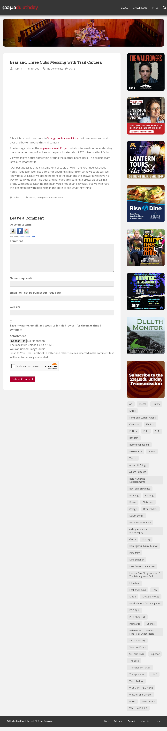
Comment (16, 241)
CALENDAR (140, 7)
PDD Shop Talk (137, 616)
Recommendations (139, 444)
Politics (133, 431)
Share (72, 68)
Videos (17, 197)
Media (132, 596)
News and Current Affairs (142, 417)
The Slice (134, 660)
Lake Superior (136, 559)
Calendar (118, 721)
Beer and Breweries (139, 488)
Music (132, 410)
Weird (132, 701)
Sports (152, 451)
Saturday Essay (137, 640)
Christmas (148, 502)
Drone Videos (150, 509)
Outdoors (134, 424)
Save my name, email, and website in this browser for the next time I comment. (55, 327)
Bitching (149, 495)
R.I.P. (157, 431)
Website (15, 307)
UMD (154, 674)
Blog (106, 721)
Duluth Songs (136, 515)
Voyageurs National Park (62, 138)
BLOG (124, 7)
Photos (150, 424)
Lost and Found (137, 589)
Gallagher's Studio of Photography (140, 531)
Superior (155, 653)
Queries (150, 623)
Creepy (133, 509)
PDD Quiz (134, 610)
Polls (145, 431)
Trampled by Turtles (140, 667)
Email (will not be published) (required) (35, 292)
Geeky (132, 539)
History (156, 403)
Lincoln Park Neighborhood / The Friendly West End (144, 575)
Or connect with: (20, 224)
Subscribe (145, 721)
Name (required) (21, 278)
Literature (134, 583)
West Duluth (148, 701)
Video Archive (136, 681)
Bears (32, 197)
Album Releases (137, 471)
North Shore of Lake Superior (144, 603)
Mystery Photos (150, 596)
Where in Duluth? (138, 708)
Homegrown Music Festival (143, 545)
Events (142, 403)
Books (132, 502)
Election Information (140, 522)
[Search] (162, 7)
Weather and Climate (140, 694)
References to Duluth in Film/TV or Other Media (141, 632)
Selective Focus (137, 647)
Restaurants (135, 451)
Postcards (134, 623)
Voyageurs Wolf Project (54, 148)
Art (130, 403)
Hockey (146, 539)
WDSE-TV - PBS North (141, 687)
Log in (157, 721)
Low (154, 589)
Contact (131, 721)
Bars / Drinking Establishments (137, 480)
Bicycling (133, 495)
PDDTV (18, 68)
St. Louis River (136, 653)
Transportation (137, 674)
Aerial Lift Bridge (138, 465)
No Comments (55, 68)
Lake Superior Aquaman (142, 566)
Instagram (134, 552)
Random (133, 437)
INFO (155, 7)
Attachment (18, 336)
